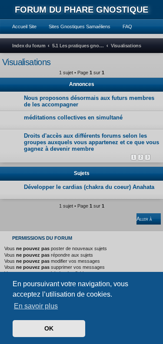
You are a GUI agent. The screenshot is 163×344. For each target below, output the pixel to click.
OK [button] (48, 328)
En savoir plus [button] (36, 306)
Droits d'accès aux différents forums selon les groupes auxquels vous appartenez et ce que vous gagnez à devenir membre (91, 142)
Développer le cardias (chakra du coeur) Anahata (89, 187)
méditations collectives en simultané (73, 117)
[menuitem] (20, 26)
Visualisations (26, 62)
